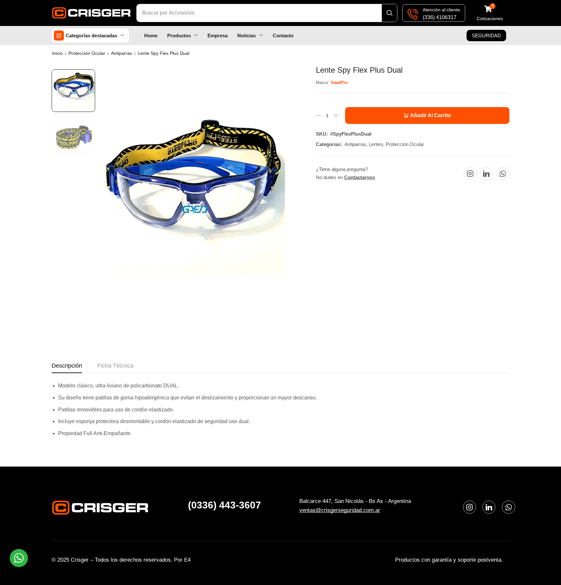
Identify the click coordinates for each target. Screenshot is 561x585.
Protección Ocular (87, 53)
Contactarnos (359, 177)
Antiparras (121, 53)
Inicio (57, 53)
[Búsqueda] (389, 13)
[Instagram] (470, 173)
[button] (489, 13)
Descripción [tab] (67, 365)
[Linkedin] (486, 173)
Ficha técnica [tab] (115, 365)
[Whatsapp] (502, 173)
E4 (187, 560)
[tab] (67, 367)
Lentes (376, 144)
